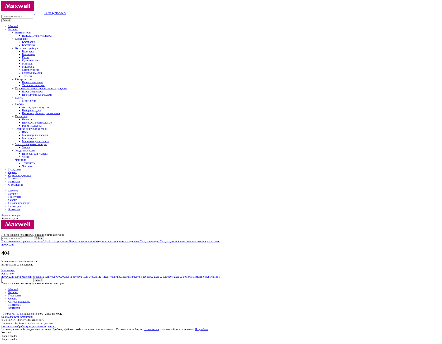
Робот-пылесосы (32, 125)
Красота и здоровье (128, 241)
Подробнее (201, 329)
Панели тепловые (32, 82)
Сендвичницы (30, 69)
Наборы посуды (31, 110)
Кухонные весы (31, 60)
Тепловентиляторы (33, 85)
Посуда (19, 103)
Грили (25, 57)
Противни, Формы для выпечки (41, 113)
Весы (25, 131)
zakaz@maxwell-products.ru (17, 316)
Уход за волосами (25, 150)
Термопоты (28, 162)
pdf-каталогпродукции (8, 275)
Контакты (14, 181)
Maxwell (13, 26)
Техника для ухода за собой (31, 128)
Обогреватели (23, 79)
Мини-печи (29, 100)
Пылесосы (21, 116)
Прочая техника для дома (37, 94)
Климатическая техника (191, 241)
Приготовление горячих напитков (21, 241)
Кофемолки (29, 44)
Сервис (12, 172)
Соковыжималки (32, 72)
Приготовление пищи (82, 241)
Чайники (20, 159)
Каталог (13, 29)
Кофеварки (21, 38)
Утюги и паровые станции (31, 144)
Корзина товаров (11, 215)
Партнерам (14, 178)
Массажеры (29, 138)
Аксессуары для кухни (35, 107)
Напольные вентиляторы (37, 35)
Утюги (26, 147)
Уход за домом (168, 241)
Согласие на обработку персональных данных (28, 326)
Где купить (14, 169)
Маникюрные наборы (35, 135)
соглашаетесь (151, 329)
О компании (15, 184)
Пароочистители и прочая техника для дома (41, 88)
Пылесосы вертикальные (37, 122)
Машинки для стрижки (35, 141)
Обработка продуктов (55, 241)
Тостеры (27, 76)
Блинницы (28, 54)
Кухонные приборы (26, 48)
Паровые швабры (32, 91)
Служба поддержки (19, 175)
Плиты (19, 97)
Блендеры (28, 51)
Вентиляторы (23, 32)
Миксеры (27, 63)
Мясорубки (28, 66)
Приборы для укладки (35, 153)
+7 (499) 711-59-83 (55, 13)
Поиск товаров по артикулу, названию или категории (33, 234)
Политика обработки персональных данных (27, 323)
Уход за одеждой (150, 241)
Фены (25, 156)
